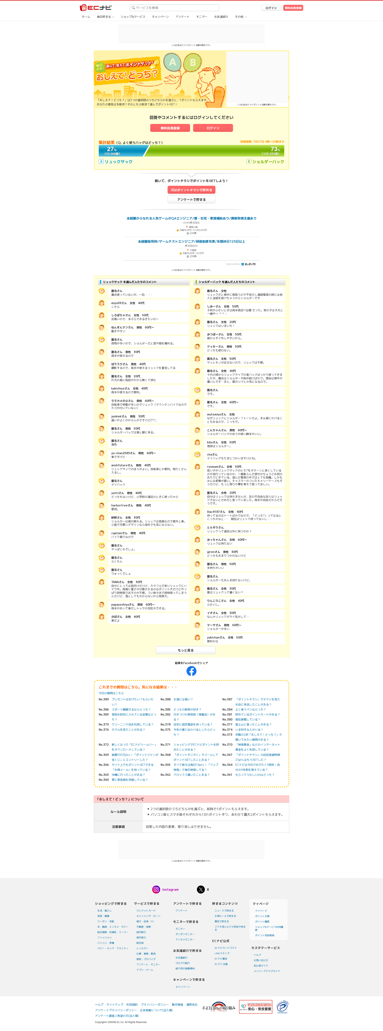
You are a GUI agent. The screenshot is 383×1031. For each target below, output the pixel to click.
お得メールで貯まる (225, 916)
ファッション (104, 937)
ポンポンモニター (185, 934)
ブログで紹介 (183, 963)
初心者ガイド (261, 965)
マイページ (261, 910)
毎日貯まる (104, 17)
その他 (239, 17)
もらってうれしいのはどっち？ (254, 775)
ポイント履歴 (262, 921)
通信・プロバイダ (146, 959)
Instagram (170, 889)
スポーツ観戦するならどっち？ (131, 709)
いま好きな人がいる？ (249, 729)
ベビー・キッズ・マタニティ (112, 948)
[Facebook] (191, 671)
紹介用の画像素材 (185, 968)
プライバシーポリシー (155, 1004)
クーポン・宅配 (105, 921)
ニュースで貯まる (224, 910)
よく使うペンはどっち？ (250, 709)
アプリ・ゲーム (144, 970)
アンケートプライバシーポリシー (116, 1010)
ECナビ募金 (221, 958)
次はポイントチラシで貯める (191, 190)
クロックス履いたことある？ (192, 775)
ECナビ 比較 (221, 964)
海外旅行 (141, 937)
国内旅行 (141, 932)
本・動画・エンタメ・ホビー (112, 926)
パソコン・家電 (105, 943)
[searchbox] (174, 7)
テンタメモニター (185, 939)
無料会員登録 (293, 8)
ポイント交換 (262, 916)
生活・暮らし (104, 910)
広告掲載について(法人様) (156, 1010)
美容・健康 (103, 916)
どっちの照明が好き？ (187, 709)
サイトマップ (115, 1004)
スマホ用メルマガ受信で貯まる (230, 928)
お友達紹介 (221, 17)
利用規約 (132, 1004)
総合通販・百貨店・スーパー (112, 932)
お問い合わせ (261, 960)
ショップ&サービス (133, 17)
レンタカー (142, 948)
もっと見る (186, 650)
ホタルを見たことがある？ (128, 729)
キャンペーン (160, 17)
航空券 (140, 943)
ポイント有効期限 (264, 935)
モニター (201, 17)
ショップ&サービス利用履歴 (269, 928)
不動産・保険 (143, 926)
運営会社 (191, 1004)
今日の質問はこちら (111, 693)
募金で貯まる (222, 921)
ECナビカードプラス (226, 948)
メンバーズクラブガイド (267, 971)
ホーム (86, 17)
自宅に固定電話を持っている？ (193, 724)
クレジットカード (146, 910)
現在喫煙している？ (248, 719)
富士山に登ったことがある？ (253, 724)
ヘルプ (257, 955)
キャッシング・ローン (148, 916)
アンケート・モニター (148, 964)
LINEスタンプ (222, 953)
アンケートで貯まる (191, 199)
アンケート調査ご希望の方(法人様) (117, 1016)
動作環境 (177, 1004)
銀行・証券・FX (145, 921)
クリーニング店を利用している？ (133, 724)
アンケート (183, 17)
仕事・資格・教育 (146, 953)
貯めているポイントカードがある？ (257, 714)
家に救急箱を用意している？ (130, 780)
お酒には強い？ (183, 699)
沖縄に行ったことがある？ (128, 775)
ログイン (271, 8)
